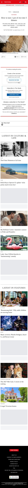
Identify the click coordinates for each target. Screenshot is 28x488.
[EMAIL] (2, 125)
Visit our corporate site (18, 483)
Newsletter (24, 56)
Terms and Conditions (14, 459)
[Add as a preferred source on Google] (14, 477)
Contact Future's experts (14, 457)
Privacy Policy (14, 461)
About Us (14, 455)
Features (14, 14)
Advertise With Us (14, 465)
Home (9, 11)
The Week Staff (8, 30)
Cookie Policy (14, 463)
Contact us (14, 113)
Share (4, 56)
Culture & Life (16, 11)
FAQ (14, 468)
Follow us (18, 56)
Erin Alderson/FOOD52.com (13, 53)
